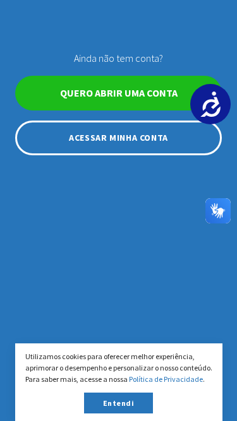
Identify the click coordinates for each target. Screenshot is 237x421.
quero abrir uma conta (119, 92)
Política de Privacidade (166, 379)
